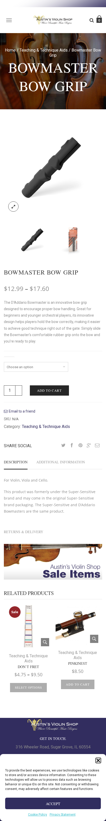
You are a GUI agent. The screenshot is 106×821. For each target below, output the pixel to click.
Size (9, 359)
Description (16, 462)
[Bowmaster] (53, 166)
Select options (28, 687)
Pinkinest (77, 663)
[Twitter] (63, 445)
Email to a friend (22, 411)
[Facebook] (71, 445)
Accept (53, 803)
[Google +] (88, 445)
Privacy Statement (63, 814)
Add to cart (49, 390)
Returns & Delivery (23, 532)
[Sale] (28, 625)
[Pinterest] (80, 445)
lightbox (13, 206)
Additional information (60, 462)
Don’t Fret (28, 667)
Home (10, 50)
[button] (98, 760)
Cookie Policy (37, 814)
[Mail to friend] (97, 445)
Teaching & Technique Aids (44, 50)
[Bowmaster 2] (73, 239)
